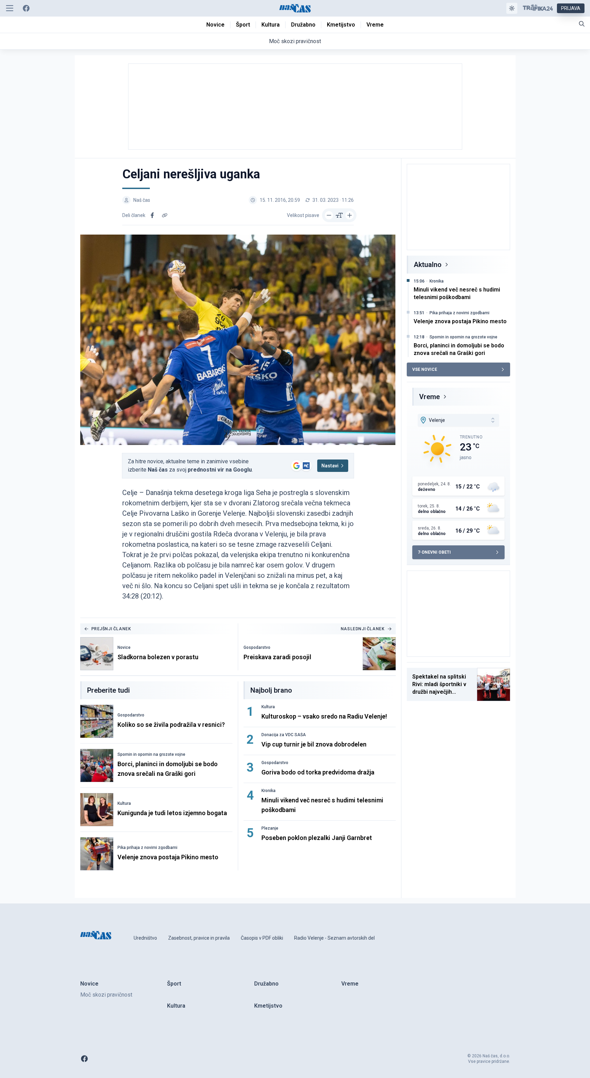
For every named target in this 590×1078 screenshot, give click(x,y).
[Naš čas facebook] (26, 8)
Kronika (268, 791)
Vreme (429, 396)
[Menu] (10, 8)
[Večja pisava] (349, 215)
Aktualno (428, 264)
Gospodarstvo (257, 647)
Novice (124, 647)
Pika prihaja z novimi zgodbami (147, 847)
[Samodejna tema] (511, 8)
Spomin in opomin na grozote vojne (151, 754)
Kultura (124, 803)
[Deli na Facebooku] (152, 215)
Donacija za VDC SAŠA (283, 735)
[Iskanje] (581, 24)
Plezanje (269, 828)
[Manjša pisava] (329, 215)
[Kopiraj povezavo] (164, 215)
